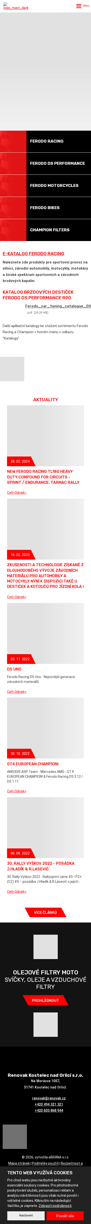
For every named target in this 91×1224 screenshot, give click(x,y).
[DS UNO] (45, 633)
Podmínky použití (45, 1164)
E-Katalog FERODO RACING (33, 253)
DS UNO (14, 669)
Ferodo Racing (47, 141)
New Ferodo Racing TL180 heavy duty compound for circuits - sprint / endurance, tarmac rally (43, 477)
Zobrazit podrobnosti (55, 1206)
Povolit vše (65, 1216)
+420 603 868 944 (49, 1110)
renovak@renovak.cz (49, 1098)
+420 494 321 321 (49, 1104)
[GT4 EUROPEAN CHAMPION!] (45, 728)
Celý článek (16, 493)
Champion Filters (49, 229)
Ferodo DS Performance (57, 163)
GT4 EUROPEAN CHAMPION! (32, 764)
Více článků (45, 912)
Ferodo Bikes (44, 207)
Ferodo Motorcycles (54, 185)
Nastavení (26, 1215)
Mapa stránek (19, 1164)
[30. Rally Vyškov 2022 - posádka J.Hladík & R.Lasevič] (45, 827)
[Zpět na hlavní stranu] (17, 6)
